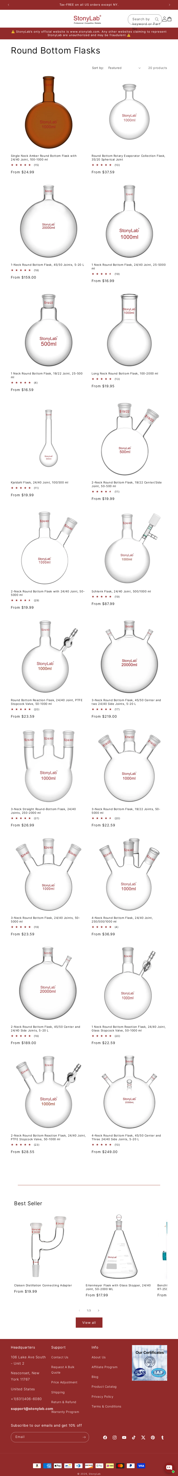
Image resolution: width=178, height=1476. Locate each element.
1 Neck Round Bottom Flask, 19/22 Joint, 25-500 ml (47, 375)
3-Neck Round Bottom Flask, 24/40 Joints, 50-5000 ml (45, 919)
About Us (99, 1357)
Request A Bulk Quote (62, 1369)
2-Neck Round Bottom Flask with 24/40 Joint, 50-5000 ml (48, 593)
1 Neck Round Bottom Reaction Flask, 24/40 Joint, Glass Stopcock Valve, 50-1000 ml (129, 1028)
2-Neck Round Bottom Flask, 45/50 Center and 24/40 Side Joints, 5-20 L (45, 1028)
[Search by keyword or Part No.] (157, 19)
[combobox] (145, 19)
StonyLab (95, 1473)
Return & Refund (63, 1402)
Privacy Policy (102, 1396)
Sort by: (98, 68)
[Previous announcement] (8, 5)
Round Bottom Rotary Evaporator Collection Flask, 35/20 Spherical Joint (128, 157)
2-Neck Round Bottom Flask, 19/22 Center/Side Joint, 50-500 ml (127, 484)
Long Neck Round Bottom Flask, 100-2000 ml (125, 373)
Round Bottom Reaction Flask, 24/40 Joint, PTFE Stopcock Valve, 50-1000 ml (47, 701)
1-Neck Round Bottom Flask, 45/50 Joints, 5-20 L (47, 264)
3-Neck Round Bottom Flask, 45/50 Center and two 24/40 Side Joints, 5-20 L (126, 701)
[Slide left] (79, 1310)
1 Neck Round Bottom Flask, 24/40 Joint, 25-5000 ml (129, 266)
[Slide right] (98, 1310)
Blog (95, 1377)
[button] (9, 19)
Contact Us (59, 1357)
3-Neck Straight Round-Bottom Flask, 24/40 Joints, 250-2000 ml (43, 810)
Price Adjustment (64, 1382)
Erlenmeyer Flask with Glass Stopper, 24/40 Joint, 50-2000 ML (118, 1287)
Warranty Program (65, 1412)
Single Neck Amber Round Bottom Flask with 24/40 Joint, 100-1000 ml (44, 157)
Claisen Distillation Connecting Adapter (43, 1285)
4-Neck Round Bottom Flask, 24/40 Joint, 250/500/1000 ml (122, 919)
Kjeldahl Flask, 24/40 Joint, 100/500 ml (39, 482)
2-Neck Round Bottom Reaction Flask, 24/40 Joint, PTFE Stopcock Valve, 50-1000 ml (48, 1137)
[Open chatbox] (169, 1468)
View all (89, 1323)
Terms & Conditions (106, 1406)
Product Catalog (104, 1386)
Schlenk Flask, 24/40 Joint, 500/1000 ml (121, 591)
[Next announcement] (169, 5)
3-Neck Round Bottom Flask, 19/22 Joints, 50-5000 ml (126, 810)
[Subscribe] (84, 1437)
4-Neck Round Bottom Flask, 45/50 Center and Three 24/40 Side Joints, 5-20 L (126, 1137)
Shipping (58, 1392)
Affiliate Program (104, 1367)
